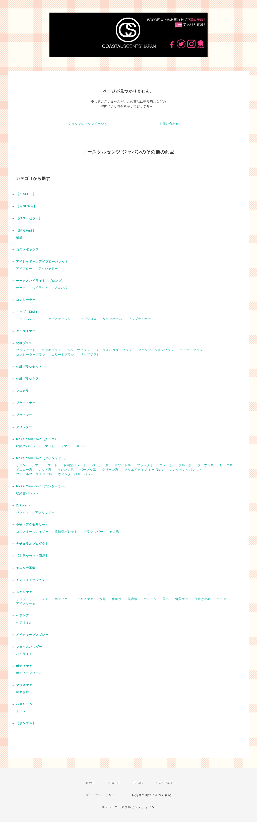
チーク (21, 287)
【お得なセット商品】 (32, 555)
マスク (221, 599)
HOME (90, 783)
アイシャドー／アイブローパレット (42, 261)
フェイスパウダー (29, 646)
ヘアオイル (24, 622)
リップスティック (58, 319)
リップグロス (87, 319)
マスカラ (22, 391)
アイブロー (24, 268)
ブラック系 (145, 465)
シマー (66, 446)
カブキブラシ (51, 350)
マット (50, 446)
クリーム (150, 599)
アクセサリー (45, 512)
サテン (81, 446)
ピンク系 (226, 465)
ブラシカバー (93, 531)
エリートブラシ (62, 354)
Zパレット (23, 505)
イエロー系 (24, 469)
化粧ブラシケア (27, 378)
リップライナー (139, 319)
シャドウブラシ (78, 350)
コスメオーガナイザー (32, 531)
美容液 (133, 599)
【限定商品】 (26, 230)
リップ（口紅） (27, 312)
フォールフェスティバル (34, 474)
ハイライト (40, 287)
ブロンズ (60, 287)
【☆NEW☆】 (26, 206)
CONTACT (164, 783)
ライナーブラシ (191, 350)
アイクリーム (26, 603)
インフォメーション (30, 580)
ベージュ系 (100, 465)
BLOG (138, 783)
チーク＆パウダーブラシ (114, 350)
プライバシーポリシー (102, 795)
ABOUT (114, 783)
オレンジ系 (65, 469)
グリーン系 (110, 469)
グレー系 (165, 465)
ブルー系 (184, 465)
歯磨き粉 (22, 692)
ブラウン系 (206, 465)
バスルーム (24, 704)
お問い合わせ (169, 123)
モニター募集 (26, 568)
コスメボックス (27, 249)
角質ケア (181, 599)
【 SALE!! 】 (26, 194)
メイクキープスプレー (32, 634)
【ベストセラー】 (29, 218)
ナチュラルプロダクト (32, 543)
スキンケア (24, 592)
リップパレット (27, 319)
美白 (166, 599)
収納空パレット (27, 446)
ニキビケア (85, 599)
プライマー (24, 415)
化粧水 (117, 599)
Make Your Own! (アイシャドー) (41, 458)
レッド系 (44, 469)
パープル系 (88, 469)
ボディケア (63, 599)
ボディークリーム (29, 673)
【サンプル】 (26, 723)
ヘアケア (22, 615)
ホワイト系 (123, 465)
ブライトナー (26, 403)
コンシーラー (26, 299)
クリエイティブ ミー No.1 (143, 469)
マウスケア (24, 685)
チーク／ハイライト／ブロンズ (39, 280)
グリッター (24, 427)
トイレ (21, 711)
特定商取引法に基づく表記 (151, 795)
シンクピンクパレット (185, 469)
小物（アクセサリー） (32, 524)
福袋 (19, 237)
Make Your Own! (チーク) (36, 439)
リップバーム (112, 319)
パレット (22, 512)
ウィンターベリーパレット (77, 474)
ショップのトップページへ (87, 123)
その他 (114, 531)
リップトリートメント (32, 599)
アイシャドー (48, 268)
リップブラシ (90, 354)
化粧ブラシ (24, 343)
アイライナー (26, 331)
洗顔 (102, 599)
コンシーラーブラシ (30, 354)
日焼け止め (202, 599)
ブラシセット (26, 350)
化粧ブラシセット (29, 366)
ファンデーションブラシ (156, 350)
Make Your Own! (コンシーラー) (41, 486)
